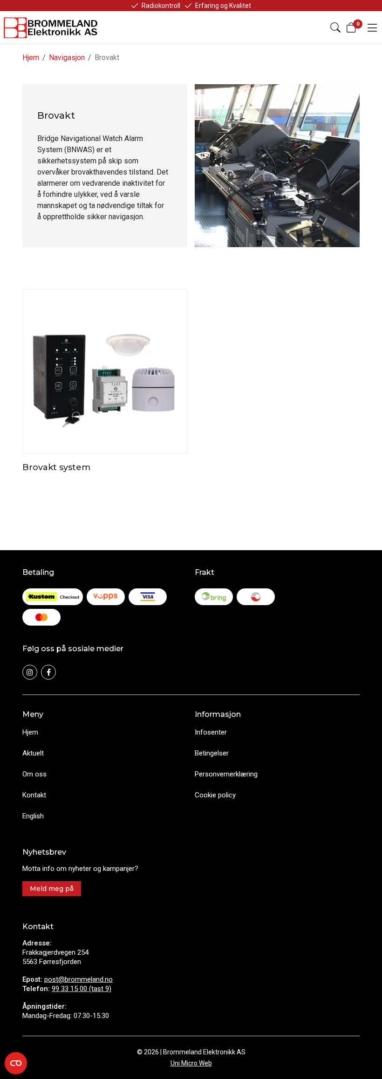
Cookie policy (215, 795)
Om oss (34, 774)
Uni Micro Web (191, 1063)
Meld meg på (52, 888)
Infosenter (211, 732)
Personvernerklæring (226, 774)
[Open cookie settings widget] (16, 1063)
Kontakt (34, 795)
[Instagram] (29, 672)
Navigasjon (67, 57)
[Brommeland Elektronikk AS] (51, 27)
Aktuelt (33, 753)
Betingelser (212, 753)
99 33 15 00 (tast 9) (81, 989)
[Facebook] (48, 672)
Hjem (30, 57)
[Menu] (372, 27)
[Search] (335, 27)
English (33, 816)
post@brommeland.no (78, 979)
